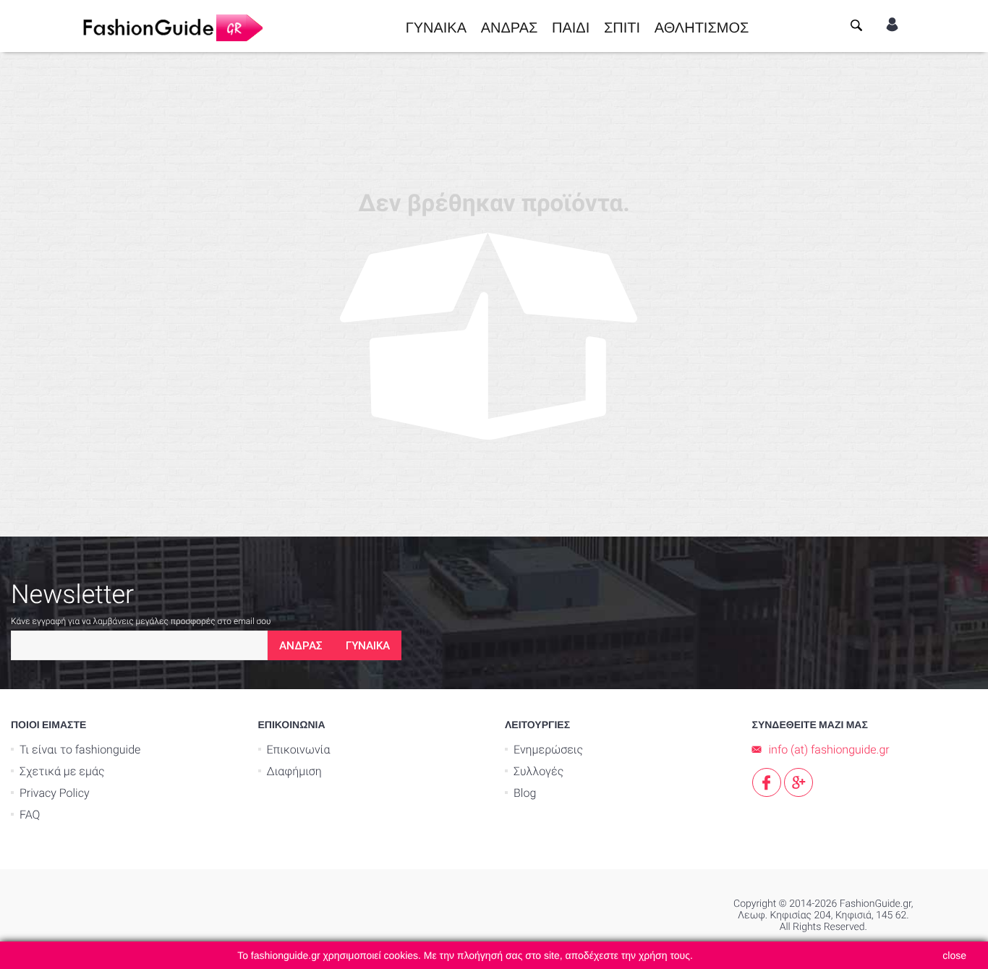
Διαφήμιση (294, 771)
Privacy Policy (55, 793)
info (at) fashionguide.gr (829, 749)
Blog (525, 793)
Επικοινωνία (299, 749)
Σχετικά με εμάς (62, 771)
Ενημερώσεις (548, 749)
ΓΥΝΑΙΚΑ (436, 26)
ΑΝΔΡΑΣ (509, 26)
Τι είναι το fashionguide (80, 749)
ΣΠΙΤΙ (622, 26)
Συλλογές (538, 771)
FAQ (30, 814)
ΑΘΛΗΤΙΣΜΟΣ (702, 26)
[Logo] (172, 26)
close (954, 955)
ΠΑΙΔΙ (570, 26)
